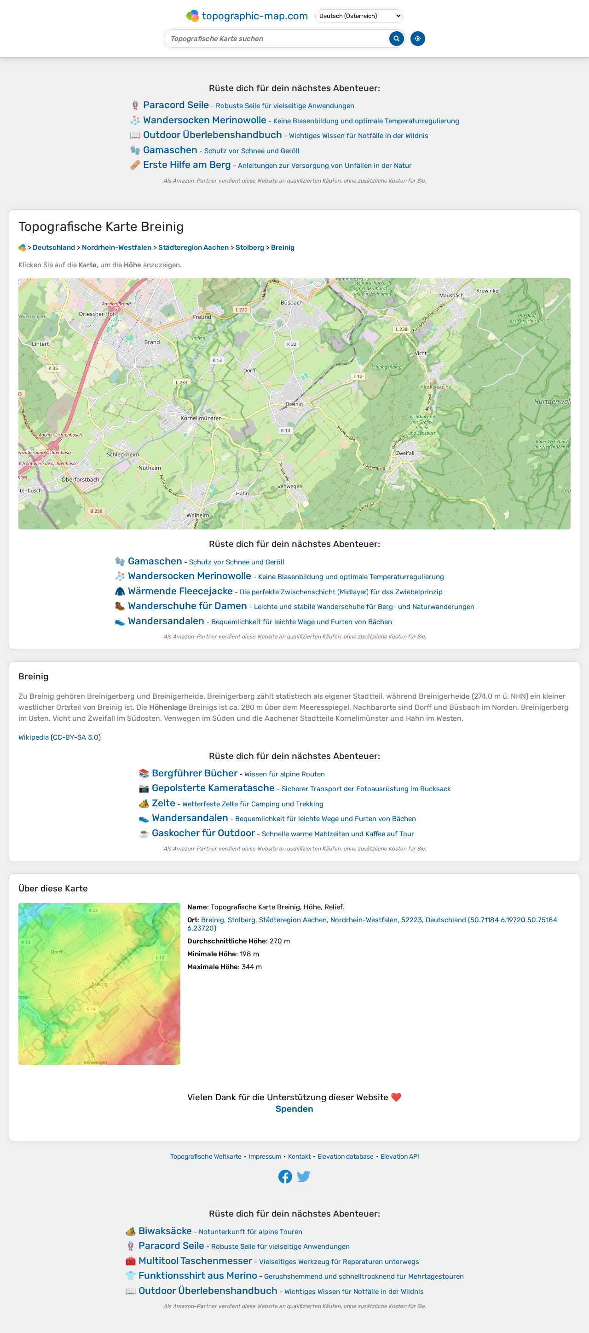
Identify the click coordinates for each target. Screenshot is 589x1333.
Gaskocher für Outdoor (203, 833)
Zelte (163, 803)
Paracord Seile (176, 104)
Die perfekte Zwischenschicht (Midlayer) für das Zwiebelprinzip (341, 592)
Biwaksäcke (165, 1230)
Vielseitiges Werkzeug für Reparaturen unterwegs (339, 1262)
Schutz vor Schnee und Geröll (252, 151)
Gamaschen (170, 149)
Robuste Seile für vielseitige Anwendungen (285, 106)
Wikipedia (33, 737)
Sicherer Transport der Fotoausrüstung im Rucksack (366, 789)
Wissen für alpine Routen (284, 774)
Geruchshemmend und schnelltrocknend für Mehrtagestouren (364, 1276)
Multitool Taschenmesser (195, 1260)
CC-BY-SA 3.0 (75, 737)
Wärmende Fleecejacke (180, 591)
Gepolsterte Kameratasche (213, 787)
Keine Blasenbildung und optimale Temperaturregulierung (366, 121)
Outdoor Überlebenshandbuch (212, 134)
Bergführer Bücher (194, 773)
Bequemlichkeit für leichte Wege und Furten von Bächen (301, 622)
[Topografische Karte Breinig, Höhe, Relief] (99, 984)
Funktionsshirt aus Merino (198, 1275)
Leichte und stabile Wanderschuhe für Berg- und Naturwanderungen (364, 607)
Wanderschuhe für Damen (187, 605)
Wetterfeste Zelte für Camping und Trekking (252, 804)
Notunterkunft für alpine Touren (250, 1232)
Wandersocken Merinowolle (204, 120)
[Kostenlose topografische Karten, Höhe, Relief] (22, 247)
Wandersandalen (166, 620)
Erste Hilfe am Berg (187, 164)
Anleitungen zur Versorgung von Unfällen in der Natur (325, 165)
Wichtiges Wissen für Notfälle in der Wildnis (358, 136)
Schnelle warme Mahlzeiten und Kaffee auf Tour (338, 834)
